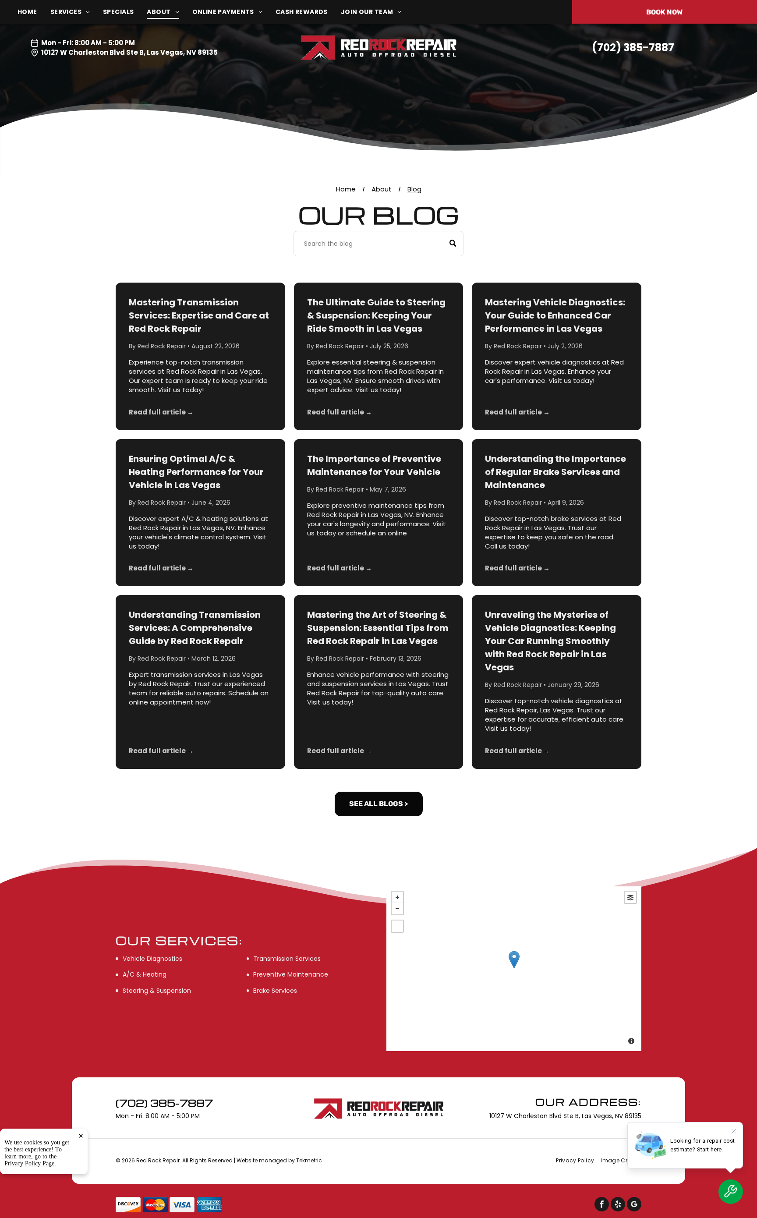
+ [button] (397, 897)
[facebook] (601, 1205)
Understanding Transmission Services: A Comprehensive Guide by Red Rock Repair (195, 628)
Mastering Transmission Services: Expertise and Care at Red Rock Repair (199, 315)
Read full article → (161, 412)
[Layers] (630, 897)
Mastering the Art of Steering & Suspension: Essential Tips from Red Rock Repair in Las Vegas (378, 628)
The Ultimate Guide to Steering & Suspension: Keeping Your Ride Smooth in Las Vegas (376, 315)
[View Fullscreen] (397, 926)
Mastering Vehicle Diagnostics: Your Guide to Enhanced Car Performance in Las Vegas (555, 315)
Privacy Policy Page (29, 1163)
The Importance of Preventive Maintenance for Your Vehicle (374, 465)
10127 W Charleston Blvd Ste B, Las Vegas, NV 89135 (129, 52)
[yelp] (618, 1205)
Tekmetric (309, 1160)
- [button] (397, 908)
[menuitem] (34, 12)
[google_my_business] (634, 1205)
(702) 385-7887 (633, 47)
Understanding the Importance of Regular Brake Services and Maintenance (555, 472)
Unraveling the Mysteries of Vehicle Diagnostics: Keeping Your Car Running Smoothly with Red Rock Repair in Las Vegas (550, 641)
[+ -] (513, 968)
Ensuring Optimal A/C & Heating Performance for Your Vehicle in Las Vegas (196, 472)
